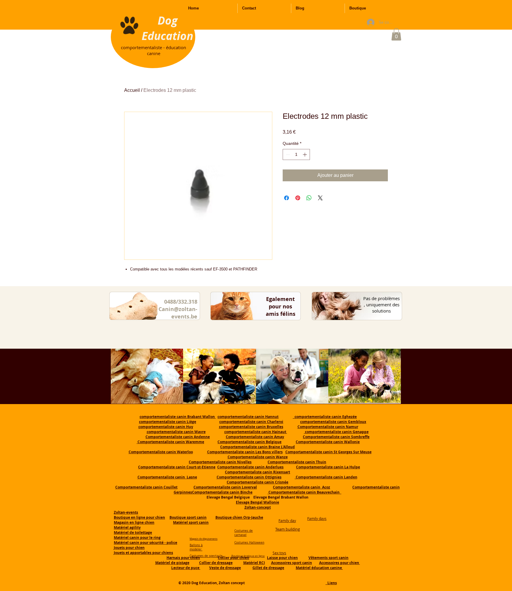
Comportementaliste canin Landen (326, 477)
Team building (287, 529)
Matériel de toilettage (133, 532)
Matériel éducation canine (319, 567)
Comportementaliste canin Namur (327, 426)
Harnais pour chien (183, 557)
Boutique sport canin (188, 517)
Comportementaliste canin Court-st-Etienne (176, 467)
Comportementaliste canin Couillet (146, 487)
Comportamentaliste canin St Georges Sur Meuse (328, 451)
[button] (396, 34)
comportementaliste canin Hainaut (255, 431)
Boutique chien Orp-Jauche (239, 517)
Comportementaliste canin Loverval (225, 487)
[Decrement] (287, 154)
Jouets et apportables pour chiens (143, 552)
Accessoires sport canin (291, 562)
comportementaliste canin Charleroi (251, 421)
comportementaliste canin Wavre (176, 431)
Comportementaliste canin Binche (222, 492)
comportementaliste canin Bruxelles (251, 426)
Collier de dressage (216, 562)
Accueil (132, 90)
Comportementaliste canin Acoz (301, 487)
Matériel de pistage (172, 562)
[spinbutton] (296, 154)
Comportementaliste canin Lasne (167, 477)
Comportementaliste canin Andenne (177, 436)
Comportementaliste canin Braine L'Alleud (257, 446)
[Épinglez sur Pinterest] (297, 197)
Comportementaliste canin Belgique (249, 441)
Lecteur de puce (185, 567)
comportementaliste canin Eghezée (325, 416)
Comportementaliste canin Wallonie (328, 441)
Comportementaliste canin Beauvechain (304, 492)
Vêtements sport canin (328, 557)
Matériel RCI (254, 562)
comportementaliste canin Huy (165, 426)
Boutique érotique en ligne (248, 556)
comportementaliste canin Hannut (248, 416)
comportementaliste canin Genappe (336, 431)
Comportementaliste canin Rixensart (257, 472)
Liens (331, 582)
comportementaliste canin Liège (167, 421)
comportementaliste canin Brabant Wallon (178, 416)
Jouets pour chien (129, 547)
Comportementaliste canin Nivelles (220, 462)
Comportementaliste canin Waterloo (161, 451)
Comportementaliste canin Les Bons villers (245, 451)
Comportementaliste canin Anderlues (250, 467)
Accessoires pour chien (339, 562)
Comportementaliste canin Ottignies (249, 477)
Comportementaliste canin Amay (255, 436)
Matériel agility (127, 527)
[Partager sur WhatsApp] (309, 197)
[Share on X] (320, 197)
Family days (317, 518)
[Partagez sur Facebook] (286, 197)
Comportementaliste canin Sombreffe (336, 436)
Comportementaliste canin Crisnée (257, 482)
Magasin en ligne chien (134, 522)
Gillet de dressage (268, 567)
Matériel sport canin (191, 522)
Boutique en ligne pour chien (139, 517)
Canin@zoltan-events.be (178, 312)
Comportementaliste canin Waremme (170, 441)
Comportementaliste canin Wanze (258, 456)
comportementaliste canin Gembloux (333, 421)
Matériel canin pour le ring (137, 537)
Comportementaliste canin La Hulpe (328, 467)
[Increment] (305, 154)
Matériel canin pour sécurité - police (145, 542)
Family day (287, 520)
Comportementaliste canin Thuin (297, 462)
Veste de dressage (225, 567)
